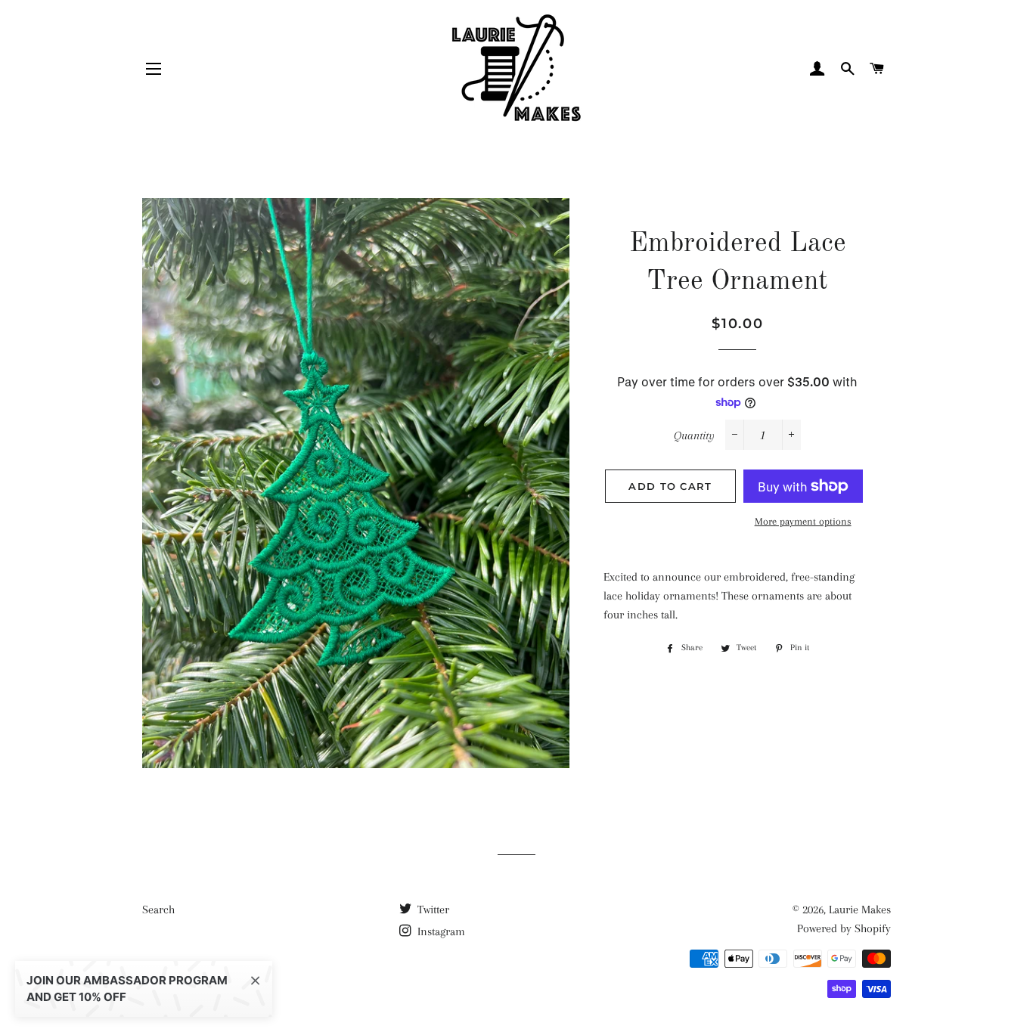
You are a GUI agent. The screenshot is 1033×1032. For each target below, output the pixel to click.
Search (158, 909)
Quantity (694, 435)
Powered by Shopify (844, 928)
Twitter (431, 909)
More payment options (803, 521)
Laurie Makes (860, 909)
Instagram (439, 931)
